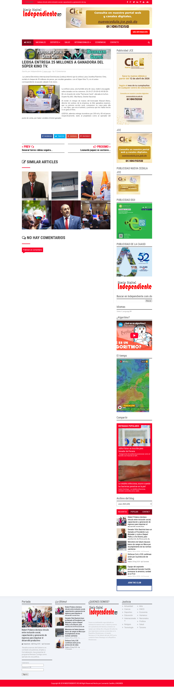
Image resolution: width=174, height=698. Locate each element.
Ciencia (127, 609)
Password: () (26, 667)
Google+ (73, 136)
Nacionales (41, 42)
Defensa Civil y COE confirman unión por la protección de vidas (139, 556)
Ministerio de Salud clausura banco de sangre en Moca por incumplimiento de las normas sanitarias (139, 545)
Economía (143, 612)
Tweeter (60, 136)
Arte (141, 606)
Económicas (100, 42)
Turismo (142, 627)
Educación (128, 615)
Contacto (114, 42)
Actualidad (128, 606)
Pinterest (86, 136)
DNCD (141, 609)
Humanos (143, 615)
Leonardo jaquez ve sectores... (95, 150)
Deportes (54, 42)
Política (142, 621)
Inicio (28, 42)
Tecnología (128, 627)
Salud (67, 42)
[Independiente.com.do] (103, 616)
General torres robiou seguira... (37, 150)
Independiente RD (72, 683)
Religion (127, 624)
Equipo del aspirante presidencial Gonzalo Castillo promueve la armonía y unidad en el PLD (139, 570)
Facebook (48, 136)
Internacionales (82, 42)
